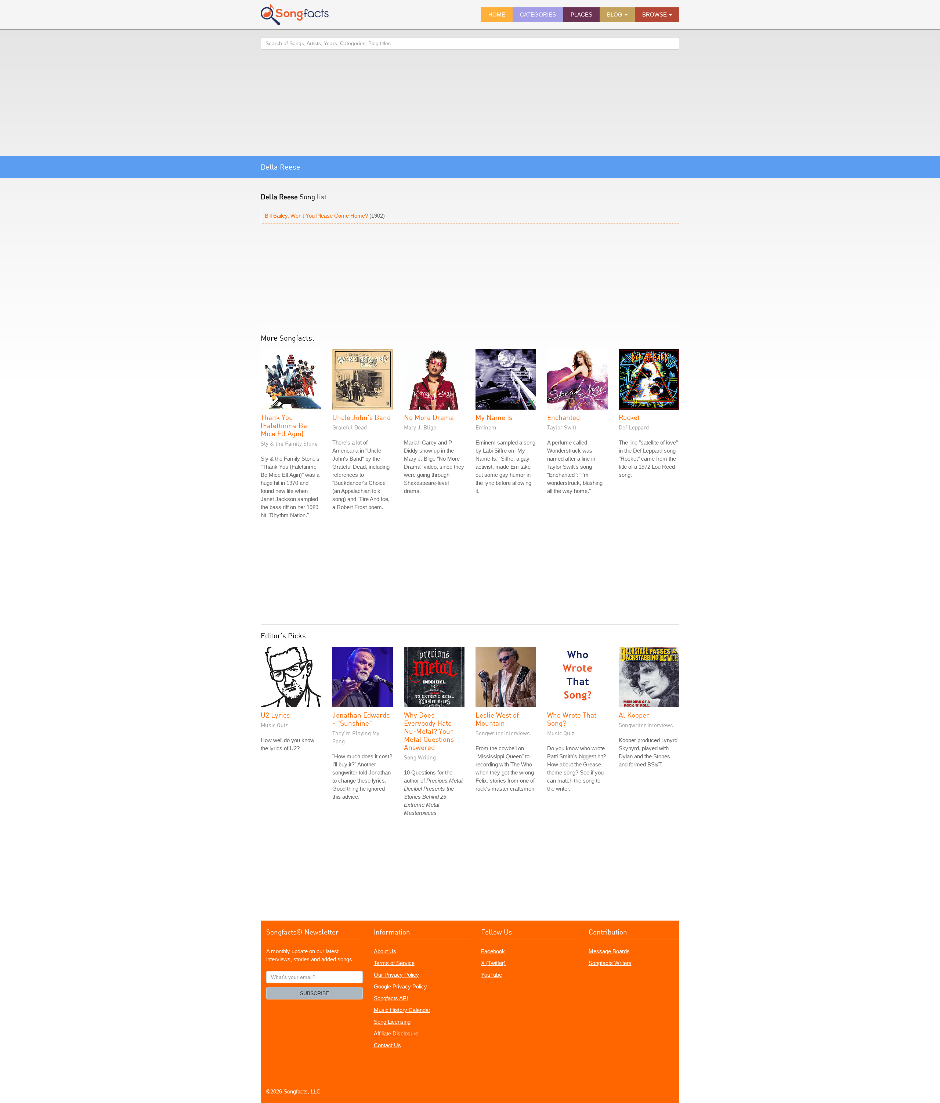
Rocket (629, 417)
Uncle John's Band (361, 417)
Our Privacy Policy (396, 975)
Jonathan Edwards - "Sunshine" (361, 719)
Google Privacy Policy (400, 986)
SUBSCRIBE (314, 993)
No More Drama (429, 417)
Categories (538, 14)
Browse (655, 14)
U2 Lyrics (275, 715)
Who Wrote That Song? (571, 719)
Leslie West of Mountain (497, 719)
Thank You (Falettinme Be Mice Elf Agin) (284, 425)
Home (496, 14)
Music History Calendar (402, 1010)
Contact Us (387, 1045)
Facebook (493, 951)
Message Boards (609, 951)
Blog (615, 14)
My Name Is (494, 417)
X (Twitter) (493, 963)
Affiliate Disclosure (396, 1033)
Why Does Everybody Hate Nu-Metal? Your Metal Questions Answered (429, 731)
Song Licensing (392, 1022)
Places (581, 14)
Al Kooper (634, 715)
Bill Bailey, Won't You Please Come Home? (316, 216)
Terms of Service (394, 963)
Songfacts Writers (610, 963)
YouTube (491, 975)
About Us (385, 951)
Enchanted (563, 417)
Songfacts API (391, 998)
